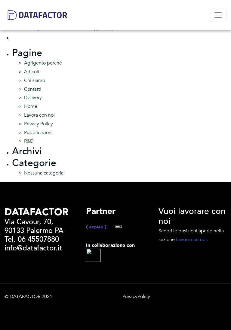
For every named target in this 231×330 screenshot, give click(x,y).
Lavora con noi (39, 115)
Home (30, 106)
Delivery (33, 97)
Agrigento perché (43, 63)
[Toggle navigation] (218, 15)
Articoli (31, 71)
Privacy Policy (38, 124)
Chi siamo (34, 80)
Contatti (32, 89)
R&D (29, 141)
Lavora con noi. (192, 239)
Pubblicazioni (38, 132)
